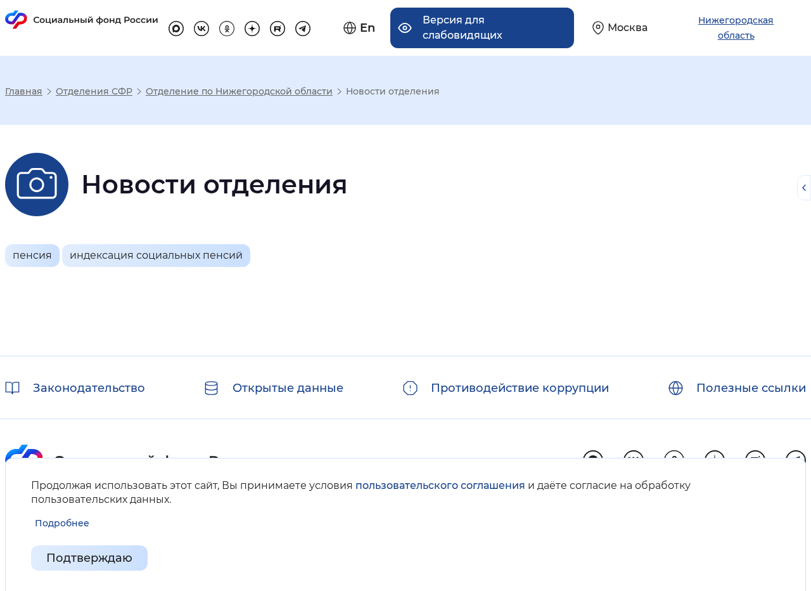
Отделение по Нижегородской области (239, 91)
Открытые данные (288, 388)
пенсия (32, 255)
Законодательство (89, 388)
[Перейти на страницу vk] (201, 26)
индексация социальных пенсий (156, 255)
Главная (23, 91)
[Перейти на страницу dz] (252, 26)
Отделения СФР (94, 91)
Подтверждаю (89, 558)
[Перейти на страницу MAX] (176, 26)
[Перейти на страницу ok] (226, 26)
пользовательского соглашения (440, 485)
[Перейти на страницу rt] (277, 26)
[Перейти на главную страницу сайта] (81, 19)
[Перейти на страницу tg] (302, 26)
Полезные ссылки (751, 388)
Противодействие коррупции (520, 388)
